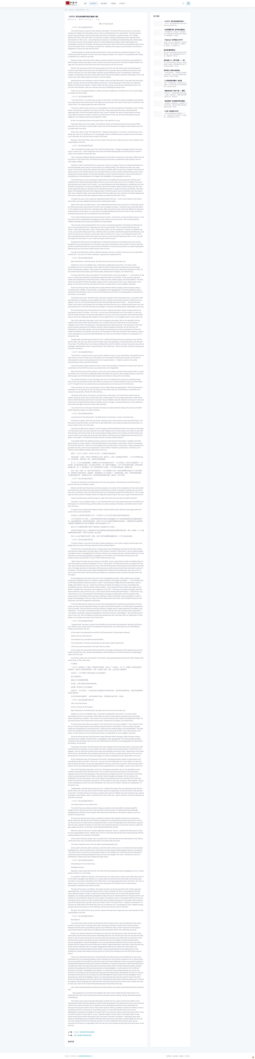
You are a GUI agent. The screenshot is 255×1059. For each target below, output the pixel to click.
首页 (66, 10)
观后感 (181, 1056)
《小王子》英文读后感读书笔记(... (174, 21)
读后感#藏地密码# (169, 50)
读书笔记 (71, 10)
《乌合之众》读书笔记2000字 (173, 40)
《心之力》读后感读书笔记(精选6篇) (83, 1032)
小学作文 (187, 1056)
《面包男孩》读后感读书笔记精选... (175, 101)
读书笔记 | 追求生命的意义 (172, 70)
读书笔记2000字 (80, 10)
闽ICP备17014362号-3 (85, 1056)
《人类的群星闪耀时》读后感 (173, 80)
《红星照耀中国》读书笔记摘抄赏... (175, 29)
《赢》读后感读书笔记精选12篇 (82, 1035)
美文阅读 (175, 1056)
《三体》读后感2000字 (171, 111)
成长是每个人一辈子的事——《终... (175, 60)
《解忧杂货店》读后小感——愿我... (175, 91)
